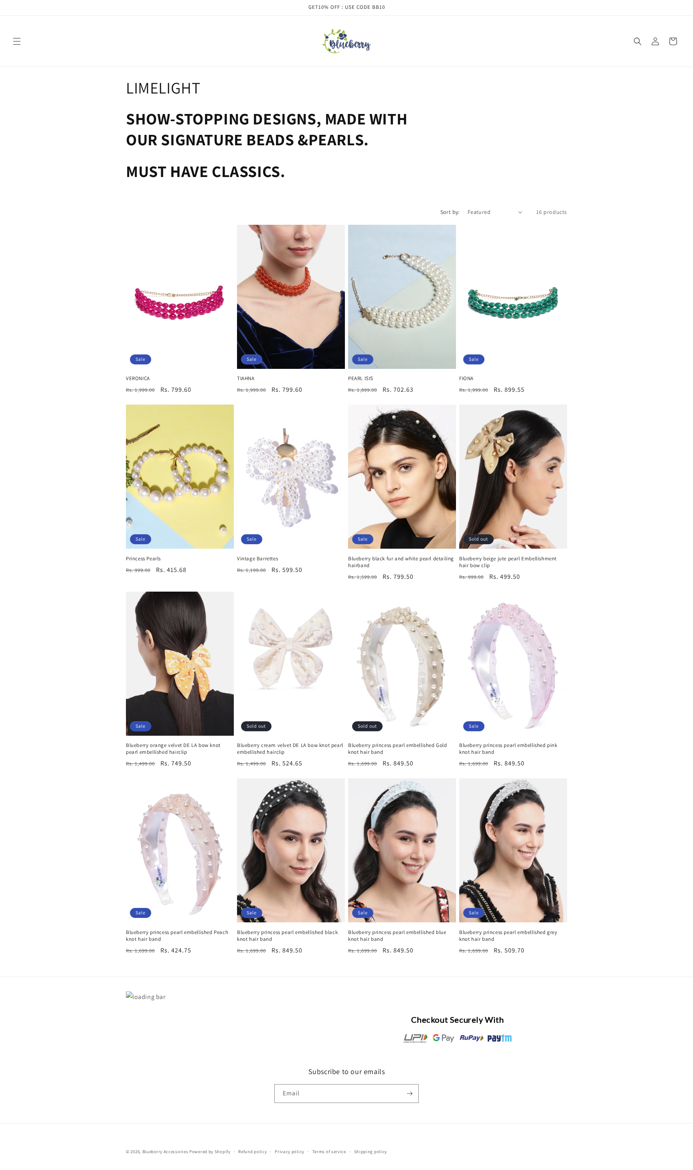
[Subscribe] (409, 1093)
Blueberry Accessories (165, 1151)
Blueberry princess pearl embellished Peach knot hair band (177, 935)
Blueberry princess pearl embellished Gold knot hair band (397, 748)
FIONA (466, 378)
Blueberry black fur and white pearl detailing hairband (401, 562)
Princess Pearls (143, 558)
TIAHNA (246, 378)
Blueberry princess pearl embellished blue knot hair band (397, 935)
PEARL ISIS (360, 378)
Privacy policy (289, 1151)
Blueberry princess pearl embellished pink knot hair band (508, 748)
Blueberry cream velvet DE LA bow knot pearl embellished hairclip (290, 748)
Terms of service (329, 1151)
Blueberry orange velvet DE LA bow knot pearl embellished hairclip (173, 748)
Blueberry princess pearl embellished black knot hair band (287, 935)
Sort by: (450, 212)
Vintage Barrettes (257, 558)
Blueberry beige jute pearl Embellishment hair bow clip (508, 562)
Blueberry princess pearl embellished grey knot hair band (508, 935)
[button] (17, 41)
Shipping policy (370, 1151)
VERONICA (138, 378)
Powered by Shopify (210, 1151)
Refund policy (252, 1151)
